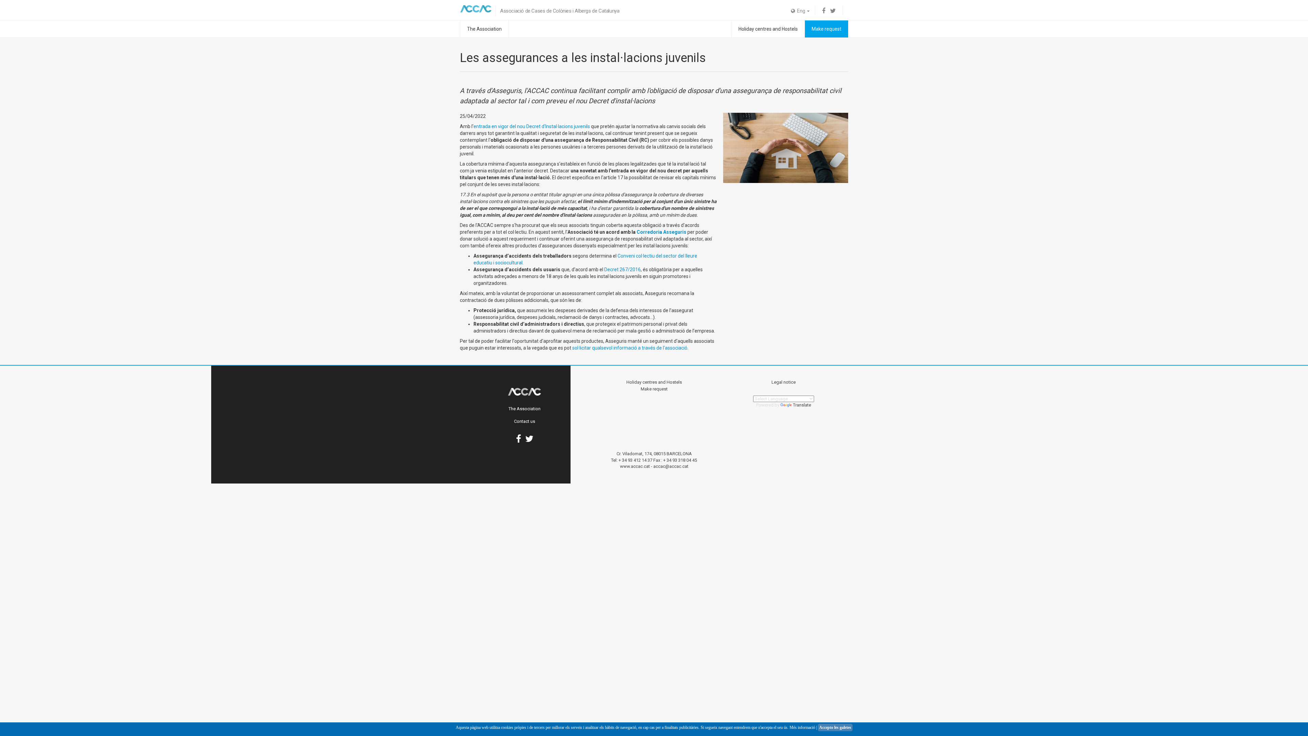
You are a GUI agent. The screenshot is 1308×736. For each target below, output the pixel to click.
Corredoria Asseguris (661, 232)
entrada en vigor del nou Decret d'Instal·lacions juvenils (531, 126)
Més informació (802, 727)
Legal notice (784, 382)
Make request (826, 29)
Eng (800, 11)
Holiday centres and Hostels (768, 29)
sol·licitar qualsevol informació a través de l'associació (629, 348)
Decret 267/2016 (622, 269)
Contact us (524, 421)
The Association (484, 29)
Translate (802, 405)
